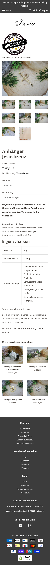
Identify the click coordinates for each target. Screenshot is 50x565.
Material (6, 180)
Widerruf (25, 464)
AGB (25, 481)
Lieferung (25, 460)
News (25, 457)
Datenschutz (25, 485)
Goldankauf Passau (25, 439)
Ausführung (7, 192)
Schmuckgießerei (25, 436)
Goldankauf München (25, 443)
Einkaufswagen (40, 10)
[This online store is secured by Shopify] (25, 560)
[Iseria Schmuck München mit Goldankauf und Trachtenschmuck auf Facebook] (20, 526)
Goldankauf (25, 428)
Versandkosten (22, 173)
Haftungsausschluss (25, 489)
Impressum (25, 492)
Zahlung (25, 468)
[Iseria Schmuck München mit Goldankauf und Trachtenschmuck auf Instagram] (29, 526)
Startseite (6, 57)
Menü (8, 10)
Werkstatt (25, 432)
